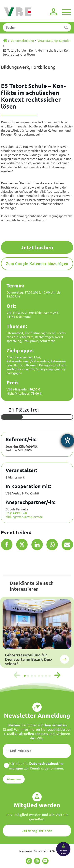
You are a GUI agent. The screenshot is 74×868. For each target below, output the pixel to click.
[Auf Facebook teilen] (6, 544)
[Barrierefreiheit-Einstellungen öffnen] (67, 440)
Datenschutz (41, 851)
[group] (37, 632)
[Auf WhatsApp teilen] (52, 544)
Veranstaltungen (22, 40)
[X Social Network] (21, 544)
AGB (52, 851)
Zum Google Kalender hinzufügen (37, 263)
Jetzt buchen (37, 247)
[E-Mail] (67, 544)
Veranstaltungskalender (54, 40)
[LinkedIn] (37, 544)
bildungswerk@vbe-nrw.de (24, 517)
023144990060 (16, 513)
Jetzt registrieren (37, 830)
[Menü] (66, 11)
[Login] (53, 11)
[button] (25, 676)
